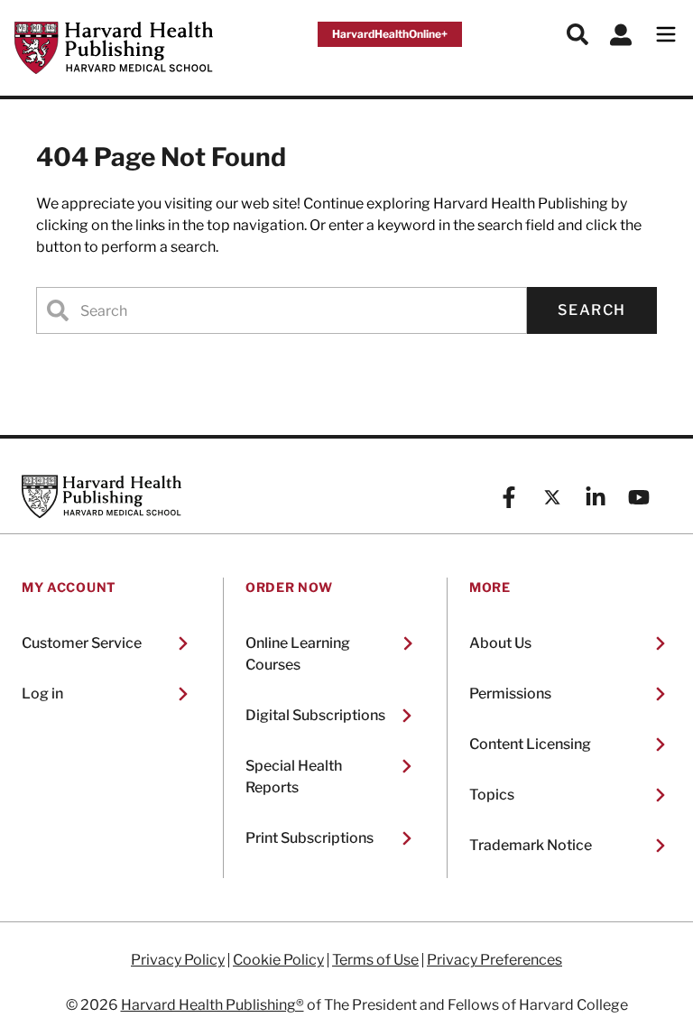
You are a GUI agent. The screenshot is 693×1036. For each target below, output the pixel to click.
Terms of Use (375, 960)
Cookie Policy (278, 960)
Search (592, 310)
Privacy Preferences (494, 960)
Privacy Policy (178, 960)
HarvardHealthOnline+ (390, 34)
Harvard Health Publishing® (212, 1004)
